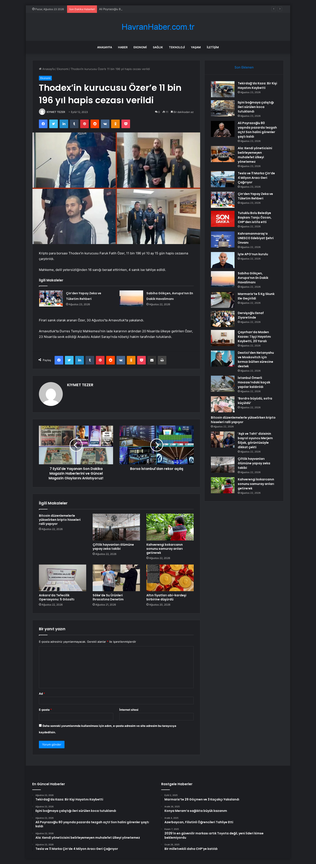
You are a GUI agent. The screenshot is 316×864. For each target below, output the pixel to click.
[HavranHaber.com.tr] (158, 27)
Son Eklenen (244, 67)
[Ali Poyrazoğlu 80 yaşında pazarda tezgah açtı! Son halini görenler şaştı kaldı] (223, 129)
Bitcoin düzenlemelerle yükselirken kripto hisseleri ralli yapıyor (60, 519)
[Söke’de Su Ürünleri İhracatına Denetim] (116, 578)
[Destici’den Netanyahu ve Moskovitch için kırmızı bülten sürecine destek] (223, 359)
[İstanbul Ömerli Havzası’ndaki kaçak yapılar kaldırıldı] (223, 384)
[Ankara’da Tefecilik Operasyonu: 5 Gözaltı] (62, 578)
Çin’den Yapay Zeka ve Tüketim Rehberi (255, 196)
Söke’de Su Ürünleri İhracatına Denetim (108, 597)
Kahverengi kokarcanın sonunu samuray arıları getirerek (164, 548)
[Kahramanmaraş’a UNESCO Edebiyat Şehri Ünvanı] (223, 239)
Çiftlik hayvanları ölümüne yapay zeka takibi (113, 546)
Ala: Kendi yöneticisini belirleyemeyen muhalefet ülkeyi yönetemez (255, 155)
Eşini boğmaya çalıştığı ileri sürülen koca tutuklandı (256, 107)
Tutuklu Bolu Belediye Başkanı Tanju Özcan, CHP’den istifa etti (255, 217)
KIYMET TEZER (56, 112)
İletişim (213, 47)
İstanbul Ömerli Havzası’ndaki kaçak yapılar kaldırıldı (254, 382)
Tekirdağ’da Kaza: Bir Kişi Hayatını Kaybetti (257, 85)
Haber (122, 47)
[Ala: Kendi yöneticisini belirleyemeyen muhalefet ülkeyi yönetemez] (223, 154)
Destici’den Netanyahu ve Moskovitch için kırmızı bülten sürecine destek (256, 359)
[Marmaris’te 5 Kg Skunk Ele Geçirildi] (223, 300)
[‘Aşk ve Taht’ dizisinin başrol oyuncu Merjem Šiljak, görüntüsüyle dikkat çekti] (223, 439)
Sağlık (158, 47)
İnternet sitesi (128, 709)
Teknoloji (177, 47)
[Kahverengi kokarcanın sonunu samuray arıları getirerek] (170, 527)
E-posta (45, 709)
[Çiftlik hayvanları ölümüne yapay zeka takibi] (116, 527)
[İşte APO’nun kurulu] (223, 260)
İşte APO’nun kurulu (253, 254)
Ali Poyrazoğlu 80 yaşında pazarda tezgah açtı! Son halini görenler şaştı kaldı (150, 9)
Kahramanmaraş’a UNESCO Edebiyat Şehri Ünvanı (256, 238)
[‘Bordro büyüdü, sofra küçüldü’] (223, 404)
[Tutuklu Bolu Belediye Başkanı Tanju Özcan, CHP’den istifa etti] (223, 219)
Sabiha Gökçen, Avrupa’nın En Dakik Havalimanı (253, 277)
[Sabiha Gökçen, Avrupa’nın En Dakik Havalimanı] (131, 298)
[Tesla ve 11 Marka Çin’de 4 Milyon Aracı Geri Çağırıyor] (223, 179)
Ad (42, 693)
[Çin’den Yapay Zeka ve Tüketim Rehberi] (51, 298)
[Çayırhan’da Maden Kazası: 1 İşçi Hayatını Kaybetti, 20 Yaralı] (223, 338)
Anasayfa (104, 47)
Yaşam (196, 47)
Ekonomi (140, 47)
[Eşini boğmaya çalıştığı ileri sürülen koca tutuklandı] (223, 108)
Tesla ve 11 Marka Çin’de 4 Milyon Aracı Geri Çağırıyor (256, 177)
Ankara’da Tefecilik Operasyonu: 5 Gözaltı (56, 597)
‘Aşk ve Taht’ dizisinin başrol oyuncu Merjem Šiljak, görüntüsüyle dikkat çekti (255, 440)
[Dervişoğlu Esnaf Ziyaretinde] (223, 319)
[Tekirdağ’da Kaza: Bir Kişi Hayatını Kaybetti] (223, 89)
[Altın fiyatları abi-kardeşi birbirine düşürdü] (170, 578)
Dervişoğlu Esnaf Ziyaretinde (251, 315)
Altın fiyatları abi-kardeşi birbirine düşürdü (166, 597)
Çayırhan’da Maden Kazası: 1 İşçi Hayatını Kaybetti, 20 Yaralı (254, 336)
